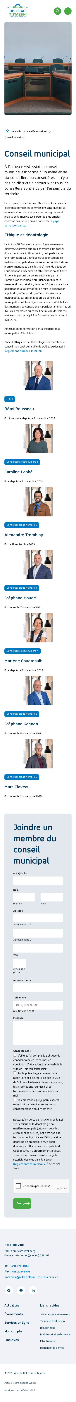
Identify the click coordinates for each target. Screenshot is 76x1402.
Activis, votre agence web (20, 1383)
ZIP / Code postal (19, 971)
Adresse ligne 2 (22, 939)
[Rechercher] (57, 11)
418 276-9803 (21, 1271)
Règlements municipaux (30, 1164)
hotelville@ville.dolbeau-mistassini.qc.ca (31, 1277)
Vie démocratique (37, 131)
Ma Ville (16, 131)
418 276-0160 (20, 1266)
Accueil (7, 132)
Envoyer (22, 1203)
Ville (15, 954)
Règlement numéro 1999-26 (23, 351)
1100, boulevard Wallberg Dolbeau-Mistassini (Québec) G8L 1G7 (26, 1253)
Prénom (17, 903)
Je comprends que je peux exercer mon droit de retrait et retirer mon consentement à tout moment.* (36, 1105)
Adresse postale (22, 924)
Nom (43, 903)
